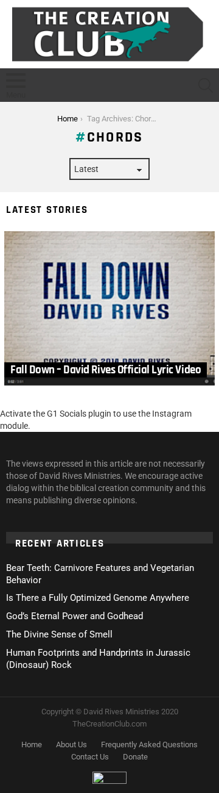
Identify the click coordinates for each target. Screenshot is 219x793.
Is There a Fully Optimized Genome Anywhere (97, 597)
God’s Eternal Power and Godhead (74, 616)
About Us (71, 744)
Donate (135, 756)
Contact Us (90, 756)
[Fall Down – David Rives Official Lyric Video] (109, 308)
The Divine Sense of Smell (59, 634)
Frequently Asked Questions (149, 744)
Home (31, 744)
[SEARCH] (205, 85)
